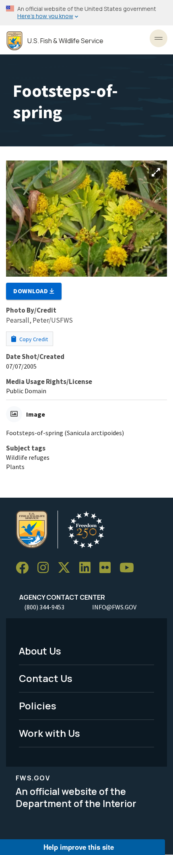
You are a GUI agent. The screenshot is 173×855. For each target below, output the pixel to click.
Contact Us (45, 678)
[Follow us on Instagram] (45, 568)
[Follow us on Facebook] (25, 568)
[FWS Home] (14, 40)
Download (31, 291)
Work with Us (49, 733)
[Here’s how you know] (86, 12)
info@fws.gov (114, 607)
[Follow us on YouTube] (129, 568)
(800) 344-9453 (44, 607)
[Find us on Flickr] (107, 568)
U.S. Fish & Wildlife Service (65, 41)
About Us (40, 650)
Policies (37, 705)
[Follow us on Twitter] (67, 568)
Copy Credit (33, 339)
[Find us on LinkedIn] (87, 568)
